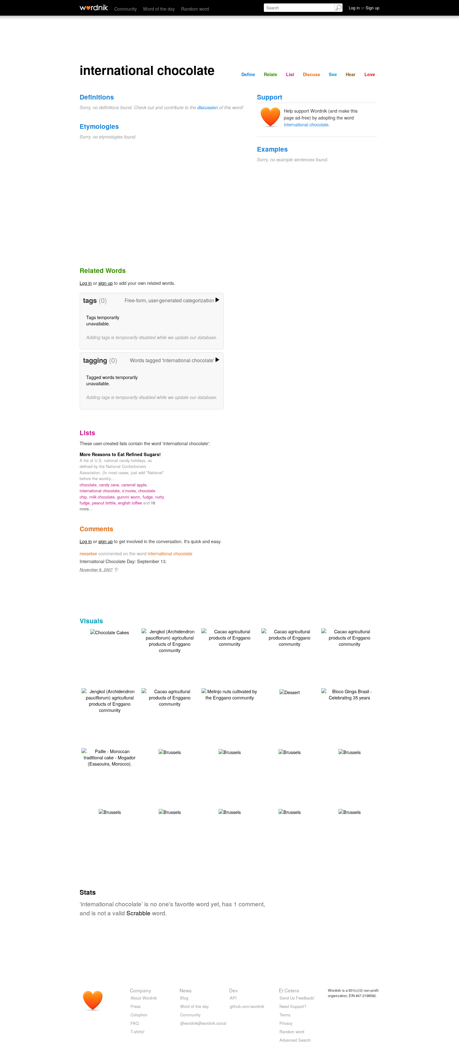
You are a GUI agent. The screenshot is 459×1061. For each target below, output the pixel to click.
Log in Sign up (364, 8)
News (186, 990)
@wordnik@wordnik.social (203, 1023)
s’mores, (130, 491)
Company (140, 990)
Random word (195, 8)
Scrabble (138, 912)
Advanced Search (295, 1040)
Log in (86, 283)
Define (248, 74)
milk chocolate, (103, 497)
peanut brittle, (105, 503)
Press (136, 1006)
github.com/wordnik (247, 1006)
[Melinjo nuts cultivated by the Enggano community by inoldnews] (229, 693)
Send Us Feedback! (296, 998)
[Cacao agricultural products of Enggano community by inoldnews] (229, 637)
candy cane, (110, 485)
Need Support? (292, 1006)
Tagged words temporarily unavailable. (112, 380)
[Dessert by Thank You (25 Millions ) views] (289, 691)
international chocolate (306, 124)
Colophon (139, 1015)
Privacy (285, 1023)
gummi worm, (130, 497)
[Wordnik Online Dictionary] (94, 7)
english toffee (130, 503)
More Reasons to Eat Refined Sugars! (120, 454)
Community (125, 8)
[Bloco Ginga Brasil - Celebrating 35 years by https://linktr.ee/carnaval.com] (349, 693)
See (333, 74)
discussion (207, 107)
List (290, 74)
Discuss (311, 74)
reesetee (88, 553)
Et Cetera (289, 990)
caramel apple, (134, 485)
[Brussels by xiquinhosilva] (170, 751)
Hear (351, 74)
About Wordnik (144, 998)
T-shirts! (138, 1031)
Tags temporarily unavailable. (102, 320)
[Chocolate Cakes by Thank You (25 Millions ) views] (109, 631)
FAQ (135, 1023)
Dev (233, 990)
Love (369, 74)
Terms (284, 1015)
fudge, (149, 497)
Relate (270, 74)
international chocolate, (101, 491)
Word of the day (159, 8)
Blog (184, 998)
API (233, 998)
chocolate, (89, 485)
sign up (105, 283)
